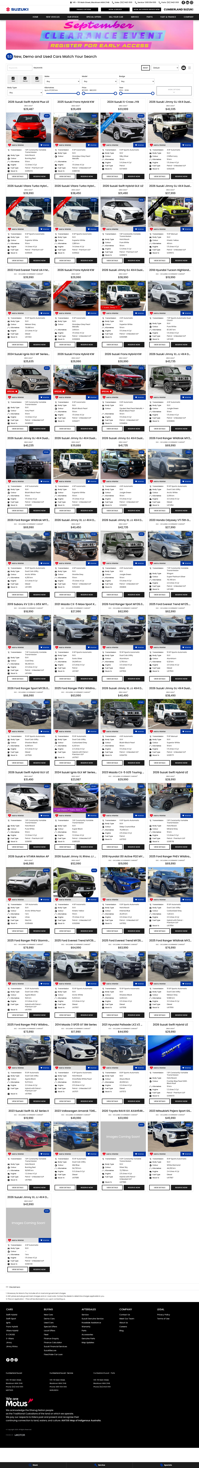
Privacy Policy (163, 1314)
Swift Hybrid (11, 1314)
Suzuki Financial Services (55, 1346)
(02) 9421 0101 (17, 1387)
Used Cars (48, 1322)
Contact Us (124, 1314)
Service (135, 17)
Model (84, 76)
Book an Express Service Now (147, 9)
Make (47, 76)
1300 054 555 (61, 1387)
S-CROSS (10, 1334)
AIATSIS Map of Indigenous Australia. (81, 1420)
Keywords (38, 67)
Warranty (86, 1326)
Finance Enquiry (51, 1338)
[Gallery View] (183, 68)
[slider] (78, 93)
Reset (145, 68)
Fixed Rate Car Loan (53, 1354)
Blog (121, 1330)
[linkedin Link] (187, 2)
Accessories (87, 1334)
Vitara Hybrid (12, 1330)
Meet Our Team (126, 1318)
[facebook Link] (183, 2)
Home (35, 17)
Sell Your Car (116, 17)
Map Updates (88, 1342)
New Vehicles (52, 17)
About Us (123, 1322)
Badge (122, 76)
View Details (17, 176)
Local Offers (49, 1330)
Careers (123, 1326)
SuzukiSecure (50, 1350)
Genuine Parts (88, 1338)
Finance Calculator (53, 1342)
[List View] (189, 68)
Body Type (12, 87)
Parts (149, 17)
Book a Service (115, 9)
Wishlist (46, 145)
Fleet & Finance (168, 17)
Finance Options (84, 9)
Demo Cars (49, 1318)
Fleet (46, 1334)
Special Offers (93, 17)
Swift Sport (11, 1318)
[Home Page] (17, 9)
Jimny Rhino (12, 1346)
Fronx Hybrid (12, 1326)
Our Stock (73, 17)
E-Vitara (10, 1338)
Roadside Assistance (91, 1322)
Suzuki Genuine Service (93, 1318)
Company (188, 17)
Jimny (9, 1342)
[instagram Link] (191, 2)
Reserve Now (39, 176)
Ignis (8, 1322)
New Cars (48, 1314)
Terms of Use (163, 1318)
